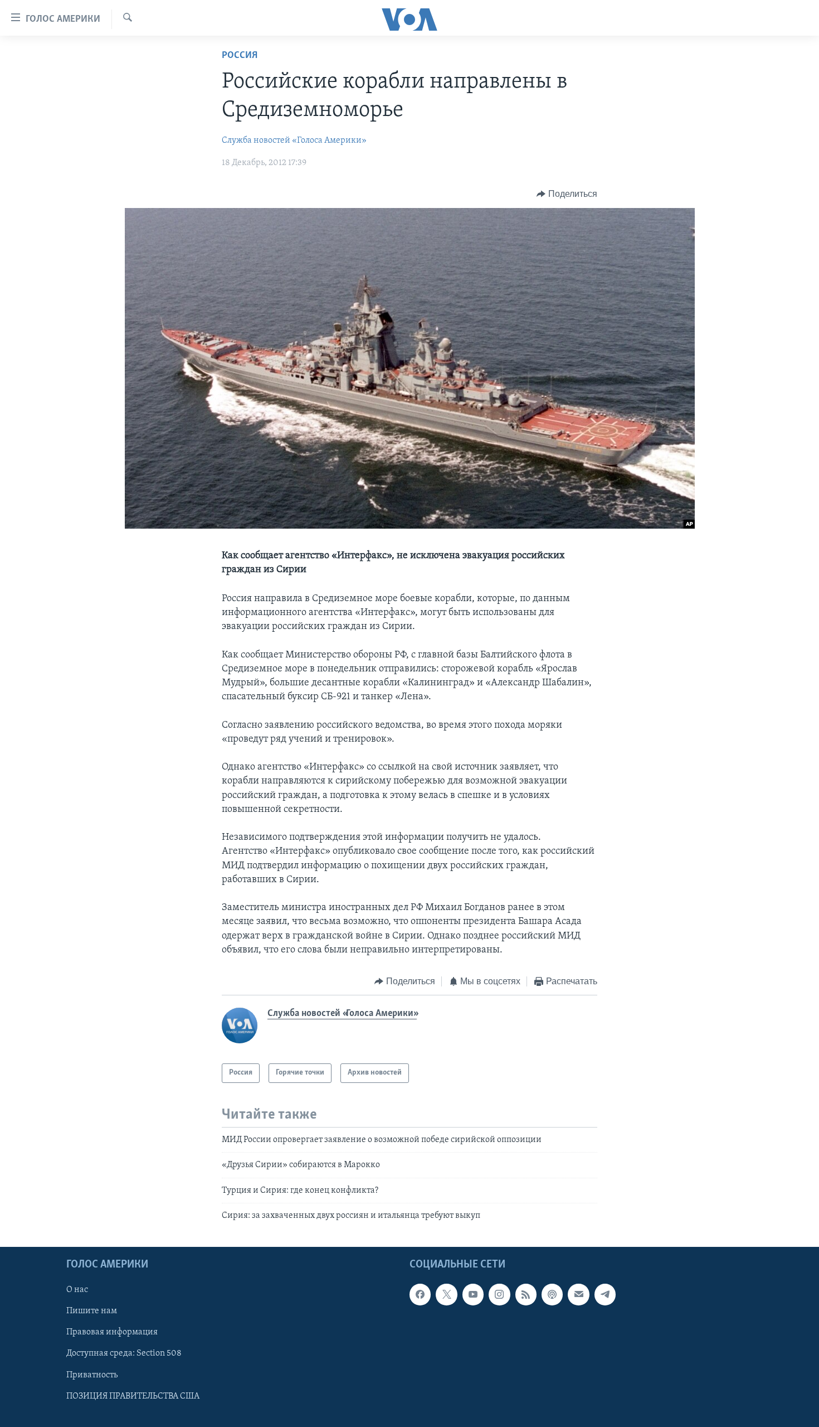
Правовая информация (112, 1332)
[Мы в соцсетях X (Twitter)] (446, 1294)
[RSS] (526, 1294)
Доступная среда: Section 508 (124, 1353)
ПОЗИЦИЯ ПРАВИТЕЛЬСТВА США (132, 1396)
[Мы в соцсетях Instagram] (499, 1294)
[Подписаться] (578, 1294)
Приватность (92, 1375)
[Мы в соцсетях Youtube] (473, 1294)
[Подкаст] (552, 1294)
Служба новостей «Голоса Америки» (294, 140)
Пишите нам (91, 1311)
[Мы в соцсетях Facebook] (420, 1294)
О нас (77, 1290)
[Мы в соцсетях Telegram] (605, 1294)
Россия (239, 56)
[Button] (567, 194)
